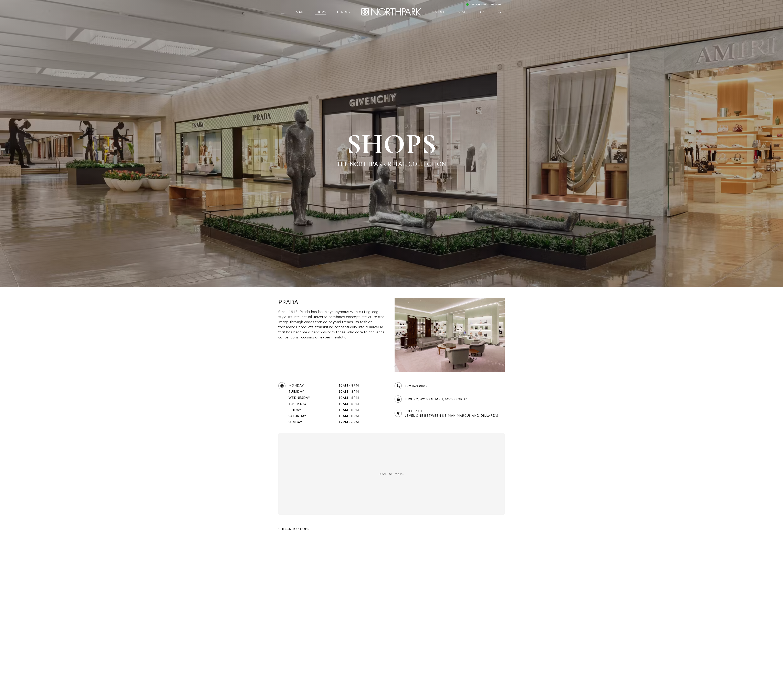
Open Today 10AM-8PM (485, 4)
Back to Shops (295, 529)
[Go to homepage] (391, 11)
